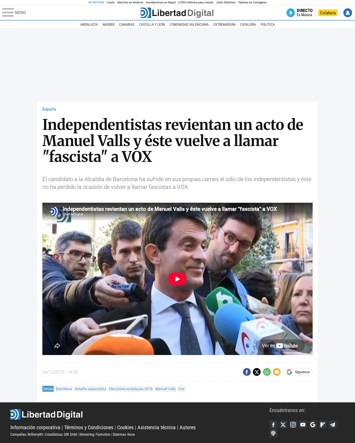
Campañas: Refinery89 (26, 434)
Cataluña (248, 24)
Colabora (328, 12)
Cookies (125, 427)
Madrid (109, 24)
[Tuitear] (257, 372)
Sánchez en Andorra (130, 2)
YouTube (303, 424)
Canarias (126, 24)
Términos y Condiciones (88, 427)
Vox (181, 389)
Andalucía (89, 24)
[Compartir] (247, 372)
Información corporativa (35, 427)
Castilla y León (152, 24)
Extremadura (224, 24)
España (49, 109)
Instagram (293, 424)
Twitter (283, 424)
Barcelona (64, 389)
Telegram (333, 424)
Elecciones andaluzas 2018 (131, 389)
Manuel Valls (165, 389)
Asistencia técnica (156, 427)
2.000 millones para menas (196, 2)
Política (268, 24)
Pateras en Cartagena (252, 2)
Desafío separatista (90, 389)
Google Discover (313, 424)
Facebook (273, 424)
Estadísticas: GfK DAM (61, 434)
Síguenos (302, 372)
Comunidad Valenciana (189, 24)
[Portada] (177, 13)
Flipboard (323, 424)
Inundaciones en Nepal (161, 2)
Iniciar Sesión (347, 12)
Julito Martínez (226, 2)
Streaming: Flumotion (94, 434)
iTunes (273, 433)
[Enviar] (267, 372)
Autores (188, 427)
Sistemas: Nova (124, 434)
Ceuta (110, 2)
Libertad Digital (139, 414)
